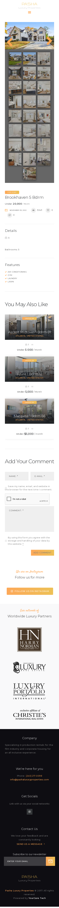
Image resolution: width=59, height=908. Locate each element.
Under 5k (29, 318)
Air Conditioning (17, 272)
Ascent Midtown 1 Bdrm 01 (29, 332)
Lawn (11, 282)
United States (35, 336)
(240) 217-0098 (34, 775)
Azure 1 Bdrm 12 (29, 374)
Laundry (12, 278)
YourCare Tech (37, 898)
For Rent (12, 192)
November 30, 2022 (18, 210)
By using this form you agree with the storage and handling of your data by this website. (29, 540)
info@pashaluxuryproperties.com (29, 779)
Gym (10, 275)
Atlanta (20, 336)
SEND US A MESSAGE (29, 844)
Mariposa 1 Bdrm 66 (29, 416)
